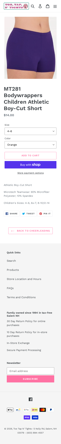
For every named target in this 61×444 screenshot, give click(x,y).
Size (7, 124)
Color (8, 138)
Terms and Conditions (21, 297)
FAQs (10, 288)
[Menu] (55, 6)
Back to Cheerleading (33, 230)
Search (11, 260)
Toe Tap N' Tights (22, 428)
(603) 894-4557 (35, 432)
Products (13, 269)
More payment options (30, 173)
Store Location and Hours (24, 279)
